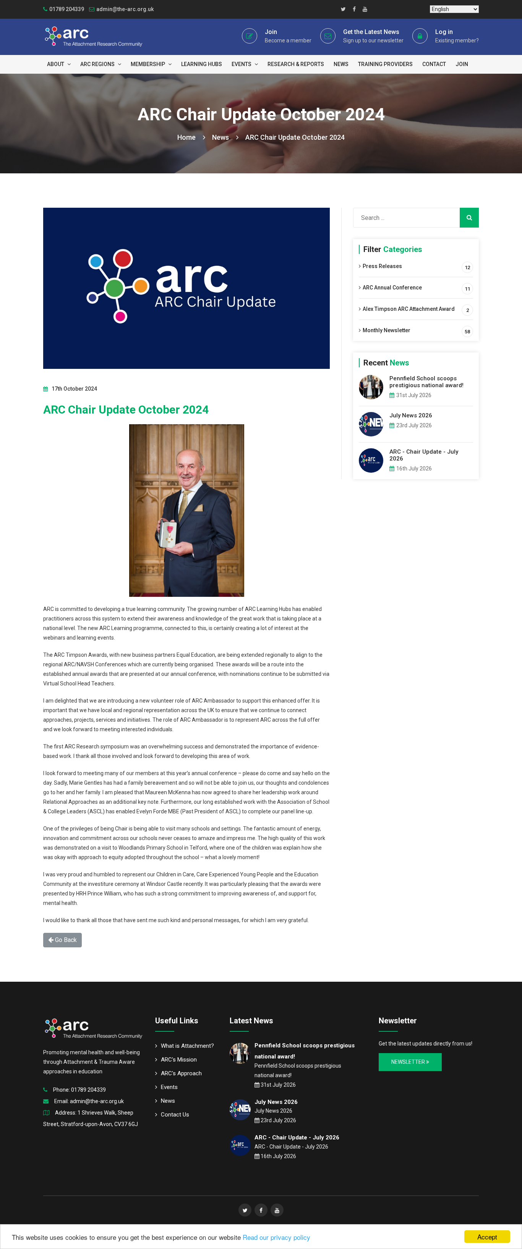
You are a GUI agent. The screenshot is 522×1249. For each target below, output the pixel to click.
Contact (434, 64)
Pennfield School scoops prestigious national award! (426, 382)
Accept (487, 1236)
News (341, 64)
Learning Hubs (201, 64)
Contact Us (175, 1114)
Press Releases (382, 266)
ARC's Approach (181, 1073)
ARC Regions (98, 64)
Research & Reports (295, 64)
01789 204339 (88, 1090)
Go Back (65, 940)
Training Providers (385, 64)
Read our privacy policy (276, 1237)
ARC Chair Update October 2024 (295, 137)
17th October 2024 (74, 389)
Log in (444, 32)
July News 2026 (410, 415)
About (56, 64)
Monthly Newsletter (386, 330)
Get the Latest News (371, 32)
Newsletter (408, 1062)
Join (271, 32)
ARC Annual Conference (392, 287)
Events (242, 64)
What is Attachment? (187, 1045)
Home (187, 137)
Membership (148, 64)
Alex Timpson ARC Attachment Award (409, 309)
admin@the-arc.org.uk (125, 9)
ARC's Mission (179, 1059)
